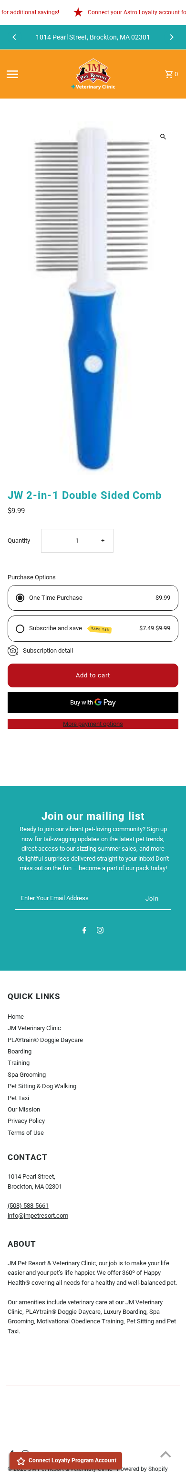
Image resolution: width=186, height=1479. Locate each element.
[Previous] (15, 37)
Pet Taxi (18, 1098)
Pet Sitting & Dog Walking (42, 1086)
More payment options (93, 723)
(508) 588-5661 (28, 1205)
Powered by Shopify (142, 1469)
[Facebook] (84, 932)
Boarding (19, 1051)
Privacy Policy (26, 1120)
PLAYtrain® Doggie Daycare (45, 1039)
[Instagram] (100, 932)
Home (16, 1016)
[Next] (171, 37)
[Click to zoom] (163, 137)
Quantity (19, 540)
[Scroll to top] (165, 1454)
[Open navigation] (33, 74)
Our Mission (24, 1109)
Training (19, 1062)
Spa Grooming (27, 1074)
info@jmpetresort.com (38, 1215)
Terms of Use (26, 1132)
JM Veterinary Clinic (34, 1028)
